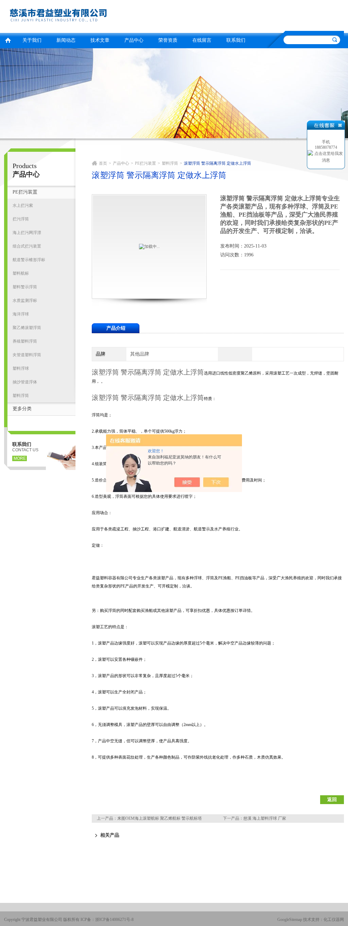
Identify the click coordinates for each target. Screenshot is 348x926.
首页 (8, 39)
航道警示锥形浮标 (29, 259)
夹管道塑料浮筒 (27, 354)
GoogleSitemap (289, 919)
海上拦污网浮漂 (27, 232)
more (20, 458)
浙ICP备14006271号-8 (114, 919)
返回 (332, 799)
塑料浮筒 (21, 395)
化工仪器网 (334, 919)
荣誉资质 (167, 40)
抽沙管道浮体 (25, 382)
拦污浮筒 (21, 219)
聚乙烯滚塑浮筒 (27, 327)
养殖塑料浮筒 (25, 341)
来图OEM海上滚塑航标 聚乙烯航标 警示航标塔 (159, 818)
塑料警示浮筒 (25, 287)
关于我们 (31, 40)
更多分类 (22, 408)
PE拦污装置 (25, 192)
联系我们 (235, 40)
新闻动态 (65, 40)
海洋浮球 (21, 314)
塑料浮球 (21, 368)
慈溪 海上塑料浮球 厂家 (264, 818)
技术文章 (99, 40)
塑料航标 (21, 273)
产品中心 (133, 40)
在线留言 (201, 40)
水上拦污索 (23, 205)
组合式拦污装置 (27, 246)
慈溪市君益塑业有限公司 (87, 15)
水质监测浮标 (25, 300)
